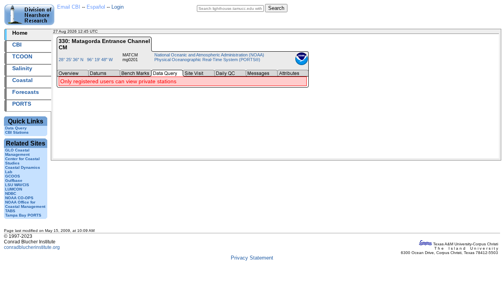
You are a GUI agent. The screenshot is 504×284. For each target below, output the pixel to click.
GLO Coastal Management (17, 152)
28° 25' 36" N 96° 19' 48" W (86, 59)
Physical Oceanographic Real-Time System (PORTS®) (207, 59)
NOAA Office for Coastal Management (25, 204)
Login (117, 7)
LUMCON (13, 189)
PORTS (21, 104)
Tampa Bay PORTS (23, 215)
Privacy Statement (252, 258)
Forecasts (25, 92)
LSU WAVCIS (17, 185)
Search (276, 8)
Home (20, 33)
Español (96, 7)
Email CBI (68, 7)
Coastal (22, 80)
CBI (17, 44)
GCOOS (12, 176)
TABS (10, 211)
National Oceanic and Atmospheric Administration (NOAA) (209, 54)
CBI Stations (17, 132)
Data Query (16, 128)
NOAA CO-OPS (19, 198)
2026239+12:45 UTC (118, 31)
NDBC (10, 193)
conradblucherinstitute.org (32, 247)
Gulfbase (13, 180)
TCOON (22, 56)
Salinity (22, 68)
